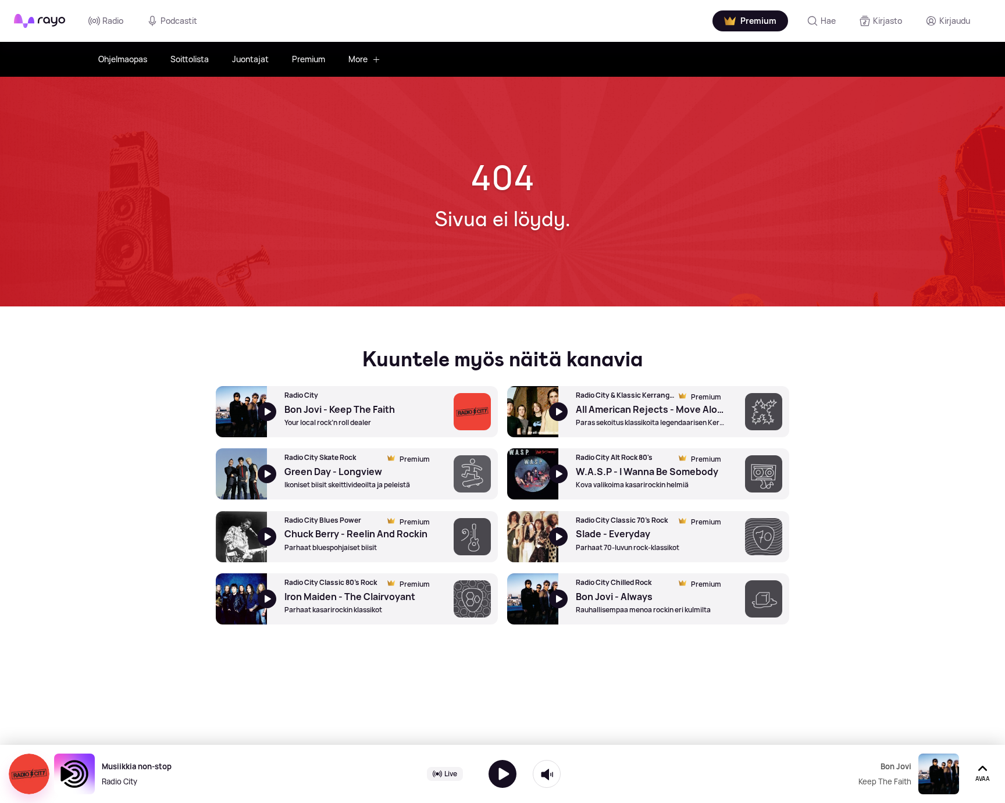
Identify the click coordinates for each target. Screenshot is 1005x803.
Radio (112, 20)
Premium (308, 59)
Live (450, 774)
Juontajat (250, 59)
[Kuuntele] (502, 774)
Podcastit (179, 20)
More (358, 59)
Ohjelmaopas (122, 59)
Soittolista (189, 59)
